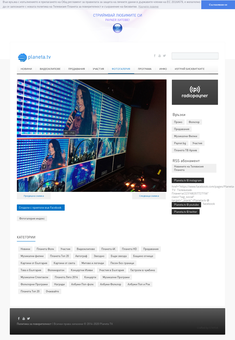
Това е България (31, 270)
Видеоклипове (86, 249)
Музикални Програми (116, 277)
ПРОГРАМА (144, 68)
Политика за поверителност (34, 324)
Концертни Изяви (82, 270)
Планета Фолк (45, 249)
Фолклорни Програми (34, 284)
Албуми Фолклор (110, 284)
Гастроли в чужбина (142, 270)
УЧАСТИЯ (98, 68)
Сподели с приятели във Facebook (40, 207)
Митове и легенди (93, 263)
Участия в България (111, 270)
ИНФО (163, 68)
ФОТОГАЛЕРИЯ (121, 68)
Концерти (90, 277)
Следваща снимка (149, 195)
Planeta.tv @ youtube (186, 204)
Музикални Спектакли (34, 277)
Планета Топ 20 (59, 256)
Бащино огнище (143, 256)
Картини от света (64, 263)
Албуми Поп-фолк (82, 284)
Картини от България (34, 263)
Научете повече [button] (148, 6)
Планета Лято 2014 (66, 277)
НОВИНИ (26, 68)
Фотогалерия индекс (32, 218)
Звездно (99, 256)
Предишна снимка (34, 195)
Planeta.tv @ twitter (185, 211)
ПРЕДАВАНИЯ (76, 68)
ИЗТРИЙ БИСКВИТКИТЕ (189, 68)
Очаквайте (52, 291)
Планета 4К (108, 249)
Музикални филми (32, 256)
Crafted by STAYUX (207, 327)
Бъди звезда (119, 256)
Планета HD (129, 249)
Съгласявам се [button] (218, 4)
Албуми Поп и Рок (139, 284)
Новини (25, 249)
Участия (65, 249)
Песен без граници (122, 263)
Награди (59, 284)
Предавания (150, 249)
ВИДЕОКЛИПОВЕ (50, 68)
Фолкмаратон (56, 270)
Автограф (81, 256)
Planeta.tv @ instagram (188, 180)
